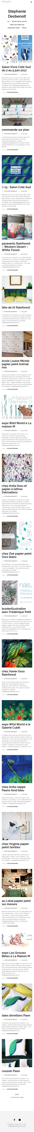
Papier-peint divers (14, 28)
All (8, 21)
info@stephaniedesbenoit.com (17, 1126)
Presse (24, 28)
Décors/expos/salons (19, 21)
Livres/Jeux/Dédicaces (17, 24)
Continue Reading (12, 92)
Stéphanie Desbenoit (10, 74)
